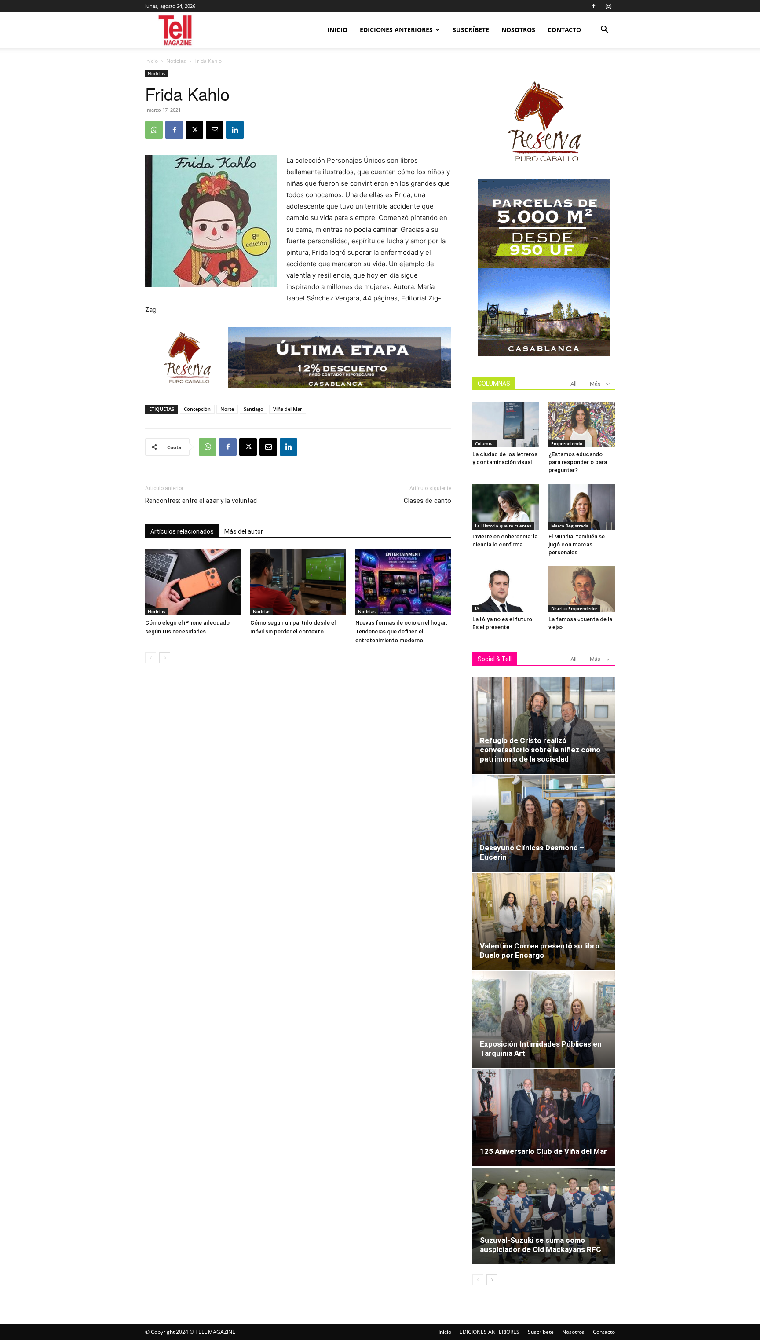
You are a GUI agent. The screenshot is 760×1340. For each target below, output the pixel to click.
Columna (484, 443)
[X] (194, 130)
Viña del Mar (287, 409)
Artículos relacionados (182, 531)
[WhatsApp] (154, 130)
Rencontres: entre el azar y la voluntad (201, 501)
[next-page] (164, 657)
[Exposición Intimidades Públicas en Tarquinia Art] (543, 1019)
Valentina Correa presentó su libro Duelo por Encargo (539, 950)
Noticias (176, 61)
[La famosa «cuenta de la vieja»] (581, 589)
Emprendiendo (566, 443)
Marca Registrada (569, 526)
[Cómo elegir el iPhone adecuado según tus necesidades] (193, 582)
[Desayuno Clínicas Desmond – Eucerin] (543, 823)
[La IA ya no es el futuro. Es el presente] (505, 589)
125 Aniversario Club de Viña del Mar (543, 1151)
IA (477, 608)
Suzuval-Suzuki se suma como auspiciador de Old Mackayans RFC (540, 1245)
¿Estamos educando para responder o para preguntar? (577, 462)
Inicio (337, 30)
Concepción (197, 409)
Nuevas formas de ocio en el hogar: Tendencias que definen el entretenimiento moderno (401, 631)
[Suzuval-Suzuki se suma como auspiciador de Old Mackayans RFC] (543, 1216)
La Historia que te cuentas (503, 526)
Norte (227, 409)
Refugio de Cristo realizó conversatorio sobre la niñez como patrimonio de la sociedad (540, 749)
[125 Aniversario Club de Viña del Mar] (543, 1117)
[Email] (214, 130)
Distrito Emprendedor (574, 608)
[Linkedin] (235, 130)
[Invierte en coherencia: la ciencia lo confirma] (505, 507)
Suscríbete (471, 30)
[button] (604, 30)
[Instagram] (608, 6)
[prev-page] (150, 657)
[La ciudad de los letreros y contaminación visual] (505, 424)
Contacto (564, 30)
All (573, 384)
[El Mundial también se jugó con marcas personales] (581, 507)
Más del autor (243, 531)
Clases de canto (427, 501)
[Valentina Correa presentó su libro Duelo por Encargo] (543, 921)
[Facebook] (593, 6)
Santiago (253, 409)
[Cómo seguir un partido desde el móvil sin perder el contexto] (298, 582)
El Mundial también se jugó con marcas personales (576, 544)
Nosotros (518, 30)
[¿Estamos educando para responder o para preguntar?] (581, 424)
